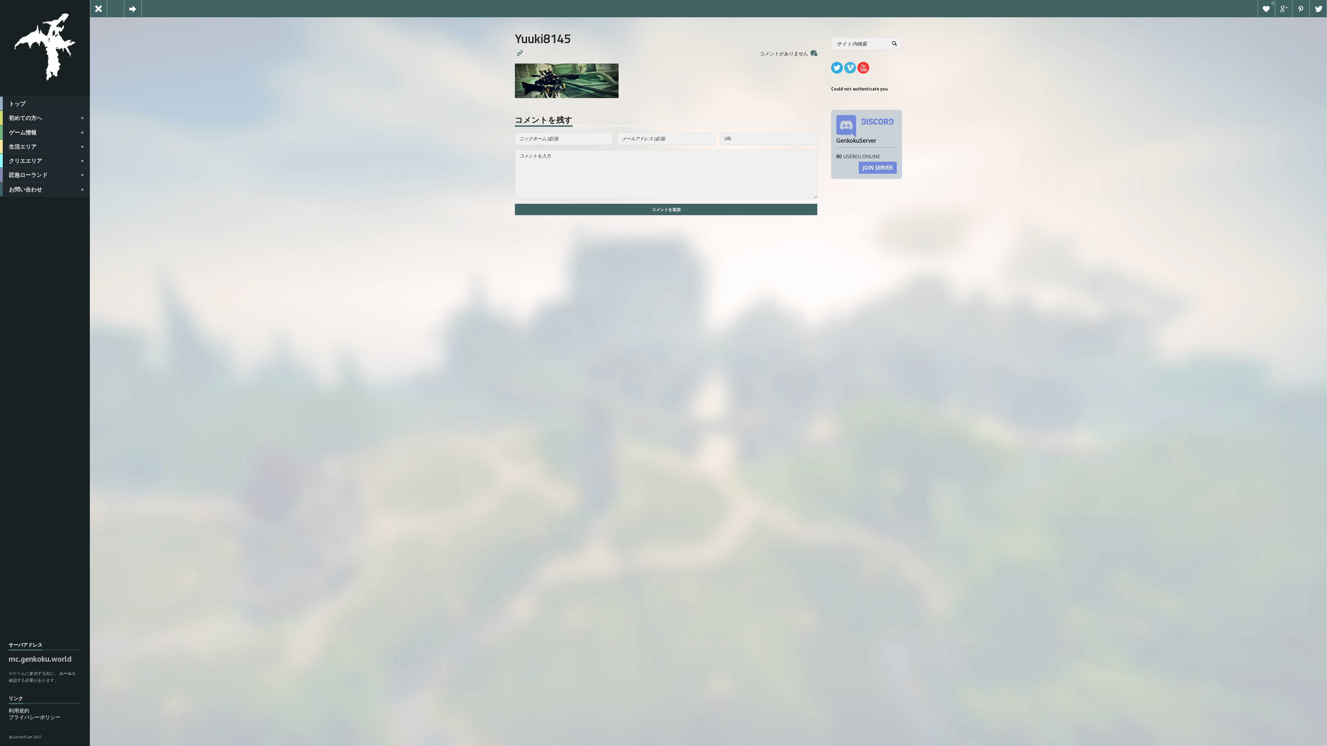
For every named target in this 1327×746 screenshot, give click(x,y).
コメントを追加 (666, 209)
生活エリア (23, 146)
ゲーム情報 (23, 132)
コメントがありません (784, 53)
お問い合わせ (25, 189)
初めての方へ (25, 118)
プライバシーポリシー (34, 717)
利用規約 (19, 710)
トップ (17, 103)
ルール (65, 673)
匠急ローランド (28, 175)
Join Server (878, 167)
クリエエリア (25, 160)
